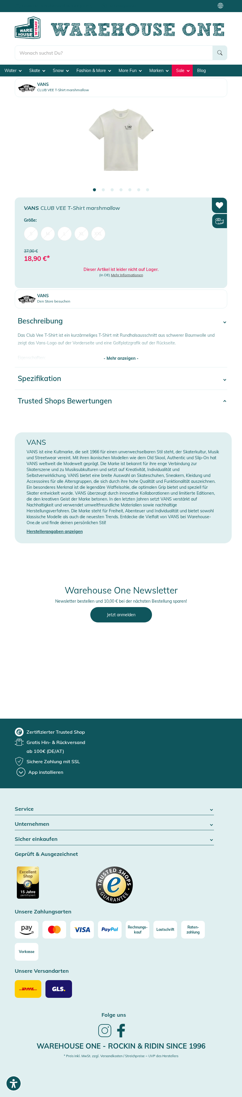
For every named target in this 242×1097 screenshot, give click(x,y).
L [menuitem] (64, 233)
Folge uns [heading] (114, 1014)
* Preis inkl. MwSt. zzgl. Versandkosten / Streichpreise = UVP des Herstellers (121, 1056)
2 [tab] (103, 190)
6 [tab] (139, 190)
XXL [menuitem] (98, 233)
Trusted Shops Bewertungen (65, 400)
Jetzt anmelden (121, 614)
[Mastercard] (54, 930)
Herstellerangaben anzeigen (55, 531)
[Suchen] (219, 52)
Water (11, 70)
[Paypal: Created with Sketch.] (110, 930)
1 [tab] (94, 190)
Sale (181, 70)
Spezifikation (39, 378)
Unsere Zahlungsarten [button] (43, 912)
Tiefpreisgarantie (122, 6)
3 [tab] (112, 190)
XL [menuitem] (81, 233)
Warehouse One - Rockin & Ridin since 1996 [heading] (121, 1046)
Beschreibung (40, 320)
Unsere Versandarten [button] (42, 971)
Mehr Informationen (127, 275)
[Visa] (82, 930)
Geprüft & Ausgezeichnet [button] (46, 854)
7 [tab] (148, 190)
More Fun (128, 70)
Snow (59, 70)
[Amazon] (26, 930)
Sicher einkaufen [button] (36, 839)
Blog (201, 70)
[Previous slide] (25, 145)
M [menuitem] (48, 233)
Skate (35, 70)
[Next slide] (217, 145)
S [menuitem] (31, 233)
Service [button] (24, 809)
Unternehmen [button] (32, 824)
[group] (50, 731)
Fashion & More (91, 70)
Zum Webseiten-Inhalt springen (30, 3)
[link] (104, 1036)
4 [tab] (121, 190)
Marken (157, 70)
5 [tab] (130, 190)
